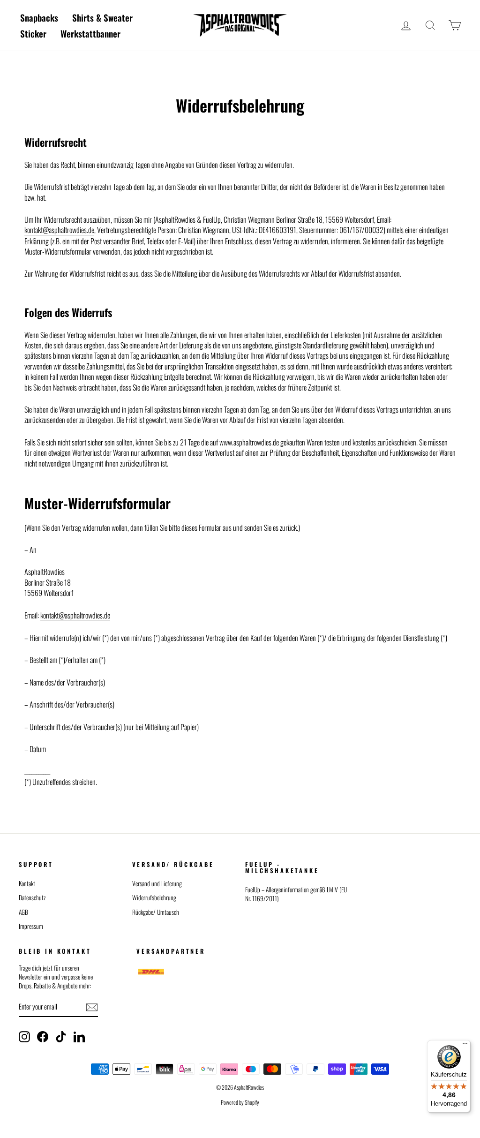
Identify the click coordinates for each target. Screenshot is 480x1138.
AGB (23, 912)
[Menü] (465, 1045)
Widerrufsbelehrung (154, 897)
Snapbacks (39, 17)
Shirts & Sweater (102, 17)
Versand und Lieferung (157, 883)
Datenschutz (32, 897)
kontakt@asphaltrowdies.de (59, 230)
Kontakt (27, 883)
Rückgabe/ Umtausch (155, 912)
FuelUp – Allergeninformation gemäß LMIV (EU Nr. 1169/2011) (296, 894)
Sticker (33, 33)
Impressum (31, 926)
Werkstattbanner (90, 33)
